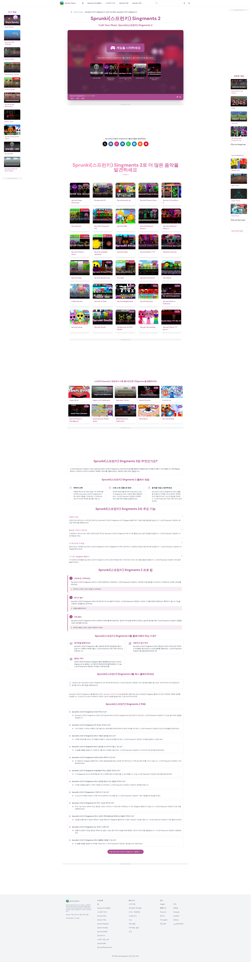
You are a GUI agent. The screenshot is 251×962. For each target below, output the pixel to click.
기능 (130, 920)
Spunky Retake (102, 928)
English (162, 904)
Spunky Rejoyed (103, 924)
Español (176, 916)
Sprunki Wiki (101, 943)
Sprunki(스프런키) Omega (112, 694)
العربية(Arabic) (178, 924)
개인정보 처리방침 (135, 908)
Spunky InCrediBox (94, 3)
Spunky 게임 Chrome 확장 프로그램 (77, 914)
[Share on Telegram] (134, 144)
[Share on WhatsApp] (128, 144)
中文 (174, 904)
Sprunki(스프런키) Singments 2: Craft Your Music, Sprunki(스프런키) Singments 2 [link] (111, 12)
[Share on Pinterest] (146, 144)
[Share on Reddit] (140, 144)
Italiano (176, 920)
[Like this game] (177, 97)
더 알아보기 (133, 916)
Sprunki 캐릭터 (102, 932)
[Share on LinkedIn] (122, 144)
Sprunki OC (101, 936)
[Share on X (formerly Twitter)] (105, 144)
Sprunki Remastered (104, 947)
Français (176, 912)
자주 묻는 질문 (134, 928)
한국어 (162, 916)
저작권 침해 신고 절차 (72, 918)
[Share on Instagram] (116, 144)
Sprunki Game (78, 12)
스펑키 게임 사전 (103, 939)
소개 (130, 932)
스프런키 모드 (110, 3)
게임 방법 (132, 924)
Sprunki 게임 (123, 3)
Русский (163, 924)
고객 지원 (132, 904)
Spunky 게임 (136, 3)
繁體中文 (163, 908)
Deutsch (163, 912)
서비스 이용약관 (134, 912)
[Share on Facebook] (110, 144)
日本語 (175, 908)
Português (163, 920)
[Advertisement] (12, 208)
